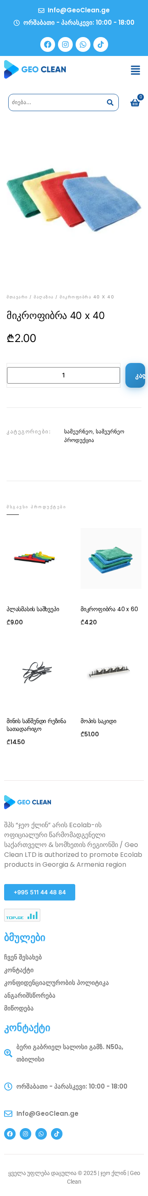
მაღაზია (44, 297)
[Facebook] (47, 44)
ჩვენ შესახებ (23, 957)
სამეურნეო (78, 431)
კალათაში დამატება (140, 375)
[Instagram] (65, 44)
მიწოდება (19, 1008)
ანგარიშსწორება (30, 995)
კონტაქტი (19, 970)
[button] (135, 70)
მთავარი (17, 297)
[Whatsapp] (83, 44)
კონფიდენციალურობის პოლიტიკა (56, 983)
